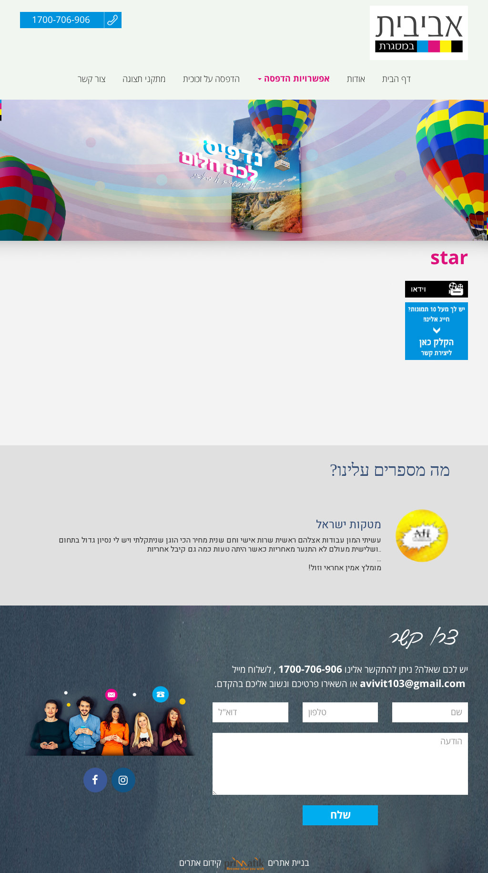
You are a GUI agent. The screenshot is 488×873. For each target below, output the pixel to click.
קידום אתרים (200, 863)
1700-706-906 (61, 20)
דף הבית (396, 79)
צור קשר (91, 79)
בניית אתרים (288, 863)
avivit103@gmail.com (413, 684)
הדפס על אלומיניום (402, 105)
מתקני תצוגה (144, 79)
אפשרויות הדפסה (296, 78)
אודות (356, 79)
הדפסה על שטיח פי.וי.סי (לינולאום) (254, 105)
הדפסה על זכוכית (211, 79)
